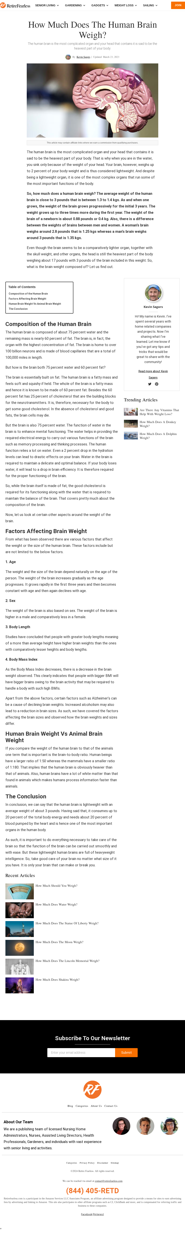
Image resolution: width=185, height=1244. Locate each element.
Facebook (86, 1214)
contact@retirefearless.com (108, 1181)
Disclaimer (102, 1162)
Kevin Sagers (83, 57)
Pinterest (98, 1214)
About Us (96, 1106)
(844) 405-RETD (92, 1191)
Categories (82, 1106)
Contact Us (110, 1106)
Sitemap (115, 1162)
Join (178, 5)
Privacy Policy (87, 1162)
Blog (70, 1106)
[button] (3, 5)
